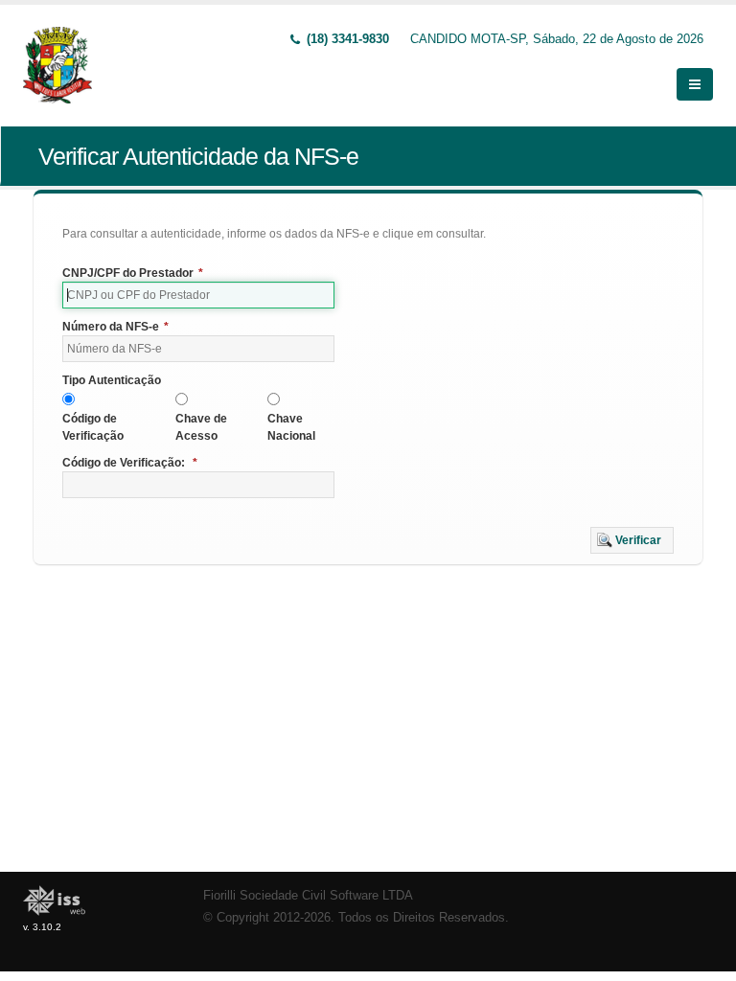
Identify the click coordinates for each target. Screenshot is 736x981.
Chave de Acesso (201, 427)
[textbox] (198, 295)
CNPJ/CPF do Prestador (132, 273)
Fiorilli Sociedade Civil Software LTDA (308, 895)
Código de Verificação (93, 427)
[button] (632, 540)
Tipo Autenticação (111, 380)
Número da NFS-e (115, 326)
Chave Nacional (291, 427)
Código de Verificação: (129, 462)
